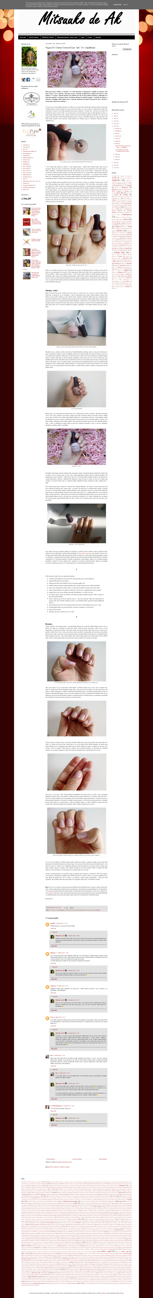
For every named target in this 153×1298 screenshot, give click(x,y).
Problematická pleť (64, 1257)
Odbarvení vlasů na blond (111, 1247)
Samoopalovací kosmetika (96, 1264)
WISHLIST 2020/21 (48, 37)
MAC (118, 240)
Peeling (44, 1253)
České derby (72, 1199)
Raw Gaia (127, 261)
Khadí (130, 227)
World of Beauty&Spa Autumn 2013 (52, 1281)
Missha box (122, 247)
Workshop (30, 1281)
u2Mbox (113, 288)
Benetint (60, 1192)
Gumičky (128, 1214)
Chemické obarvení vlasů (122, 1217)
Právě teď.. (23, 37)
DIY (24, 149)
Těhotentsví (59, 1272)
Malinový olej (110, 1233)
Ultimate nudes (76, 1276)
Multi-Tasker (71, 1240)
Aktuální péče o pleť (99, 1183)
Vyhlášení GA (50, 1279)
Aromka (74, 1187)
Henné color (91, 1215)
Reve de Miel (40, 1262)
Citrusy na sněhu (42, 1198)
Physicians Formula (116, 258)
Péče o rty (118, 1251)
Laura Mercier (122, 234)
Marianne (114, 243)
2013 (115, 167)
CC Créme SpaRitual (59, 910)
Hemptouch (76, 1215)
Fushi (101, 1212)
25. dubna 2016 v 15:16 (59, 1055)
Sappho (37, 1266)
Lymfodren (115, 1231)
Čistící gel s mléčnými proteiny (95, 1199)
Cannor (97, 1196)
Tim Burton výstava (112, 1272)
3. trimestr (65, 1182)
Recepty (104, 1260)
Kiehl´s (53, 1224)
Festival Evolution (111, 1210)
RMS (82, 1262)
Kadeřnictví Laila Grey (125, 225)
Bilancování (93, 1192)
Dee (51, 1055)
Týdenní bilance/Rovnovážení (35, 1276)
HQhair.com (118, 217)
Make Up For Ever (119, 241)
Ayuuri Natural (126, 1187)
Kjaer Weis (90, 1224)
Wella (113, 279)
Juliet (27, 1222)
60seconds (106, 1182)
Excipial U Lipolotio (62, 1210)
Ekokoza (105, 1207)
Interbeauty (118, 221)
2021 (115, 113)
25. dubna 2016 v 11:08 (61, 923)
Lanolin (37, 1230)
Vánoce (30, 1278)
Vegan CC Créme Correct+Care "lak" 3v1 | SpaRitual (123, 146)
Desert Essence (37, 1203)
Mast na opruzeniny (114, 1235)
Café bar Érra (129, 193)
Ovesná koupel (45, 1251)
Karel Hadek (116, 227)
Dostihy (84, 1205)
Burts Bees (120, 193)
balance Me (119, 283)
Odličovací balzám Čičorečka (125, 1247)
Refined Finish (110, 1260)
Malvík (116, 1233)
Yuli (105, 1281)
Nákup (62, 1242)
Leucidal (99, 1230)
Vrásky (33, 1279)
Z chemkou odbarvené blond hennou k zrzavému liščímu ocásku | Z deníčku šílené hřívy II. (36, 252)
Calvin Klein (75, 1196)
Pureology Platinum (35, 1260)
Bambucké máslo (101, 1189)
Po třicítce (64, 1255)
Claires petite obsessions (85, 553)
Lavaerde (56, 1230)
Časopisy (66, 1199)
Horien (113, 219)
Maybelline (120, 243)
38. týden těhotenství (88, 1182)
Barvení (45, 1191)
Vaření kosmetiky (59, 1278)
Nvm (51, 1017)
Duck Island (114, 205)
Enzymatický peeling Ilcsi (103, 1208)
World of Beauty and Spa (39, 1281)
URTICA (114, 276)
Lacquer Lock (116, 1228)
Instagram (29, 1221)
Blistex (120, 189)
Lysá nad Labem (122, 1231)
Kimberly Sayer (69, 1224)
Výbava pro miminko (41, 1279)
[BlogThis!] (67, 908)
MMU (38, 1240)
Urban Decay (121, 276)
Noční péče (82, 1245)
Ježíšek (91, 1221)
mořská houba (53, 1240)
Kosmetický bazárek (126, 1226)
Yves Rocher (125, 281)
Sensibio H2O (59, 1266)
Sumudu (27, 1271)
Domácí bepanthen (51, 1205)
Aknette (70, 1183)
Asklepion (114, 182)
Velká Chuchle (79, 1278)
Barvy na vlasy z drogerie (70, 1191)
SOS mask (52, 1269)
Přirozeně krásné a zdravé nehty (112, 1259)
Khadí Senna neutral (45, 1224)
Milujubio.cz (125, 1237)
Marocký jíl (43, 1235)
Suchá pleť (116, 1269)
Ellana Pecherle (80, 1208)
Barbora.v (53, 953)
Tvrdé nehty (23, 1276)
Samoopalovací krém (108, 1264)
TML (124, 1272)
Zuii (36, 1285)
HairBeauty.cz (24, 1215)
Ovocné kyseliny (53, 1251)
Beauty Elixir (31, 1192)
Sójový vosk (36, 1269)
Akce (61, 1183)
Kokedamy (105, 1224)
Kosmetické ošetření (82, 1226)
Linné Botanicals (26, 1231)
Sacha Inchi (69, 1264)
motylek (52, 923)
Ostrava (29, 1251)
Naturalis (23, 1244)
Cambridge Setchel (83, 1196)
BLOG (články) (34, 37)
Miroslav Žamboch (86, 1238)
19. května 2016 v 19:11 (73, 1000)
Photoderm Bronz (64, 1253)
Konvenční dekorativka (50, 1226)
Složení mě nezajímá (120, 1267)
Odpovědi (54, 932)
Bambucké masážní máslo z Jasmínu (88, 1189)
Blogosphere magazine (91, 1194)
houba (63, 1217)
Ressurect (34, 1262)
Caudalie (125, 195)
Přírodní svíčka (86, 1259)
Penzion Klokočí (51, 1253)
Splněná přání (26, 174)
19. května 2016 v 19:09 (73, 935)
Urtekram (129, 276)
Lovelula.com (114, 238)
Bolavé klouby (114, 1194)
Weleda (128, 278)
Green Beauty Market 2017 (91, 1214)
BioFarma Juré (129, 1192)
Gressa (123, 1214)
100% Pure (45, 1182)
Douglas (130, 202)
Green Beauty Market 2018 (105, 1214)
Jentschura (129, 221)
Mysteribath (28, 1242)
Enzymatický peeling (92, 1208)
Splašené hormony (74, 1269)
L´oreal (128, 238)
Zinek (22, 1285)
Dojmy (34, 1205)
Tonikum (128, 1272)
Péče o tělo (25, 170)
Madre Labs (51, 1233)
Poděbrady (70, 1255)
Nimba (31, 1245)
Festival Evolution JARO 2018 (123, 1210)
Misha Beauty (95, 1238)
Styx (113, 274)
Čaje (62, 1199)
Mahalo (57, 1233)
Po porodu (58, 1255)
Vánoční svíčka (46, 1278)
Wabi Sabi (81, 1279)
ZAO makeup (63, 1283)
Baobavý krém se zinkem (125, 1189)
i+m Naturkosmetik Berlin (48, 1219)
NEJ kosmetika (80, 1244)
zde (66, 109)
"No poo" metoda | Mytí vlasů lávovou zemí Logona (36, 230)
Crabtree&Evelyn (115, 198)
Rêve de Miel (47, 1262)
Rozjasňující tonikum (117, 1262)
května (117, 141)
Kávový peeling (98, 1222)
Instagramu (50, 893)
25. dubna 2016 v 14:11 (59, 1017)
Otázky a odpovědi (36, 1251)
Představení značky (104, 1257)
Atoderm (93, 1187)
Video (89, 1278)
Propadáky (25, 164)
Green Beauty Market (66, 1214)
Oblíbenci (25, 162)
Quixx (130, 260)
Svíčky (61, 1271)
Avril (106, 1187)
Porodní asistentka (100, 1255)
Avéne (125, 182)
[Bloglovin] (33, 81)
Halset (124, 217)
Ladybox (129, 232)
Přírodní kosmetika (26, 1259)
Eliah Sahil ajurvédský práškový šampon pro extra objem (64, 1208)
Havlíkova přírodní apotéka (59, 1215)
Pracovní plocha (34, 1257)
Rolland (86, 1262)
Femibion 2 (102, 1210)
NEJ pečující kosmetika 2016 (92, 1244)
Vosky (22, 1279)
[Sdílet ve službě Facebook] (71, 908)
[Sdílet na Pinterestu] (73, 908)
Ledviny (86, 1230)
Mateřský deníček (27, 157)
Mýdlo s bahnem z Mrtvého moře (117, 1240)
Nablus (51, 1242)
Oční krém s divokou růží (77, 1247)
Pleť (90, 1253)
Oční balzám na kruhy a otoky (65, 1247)
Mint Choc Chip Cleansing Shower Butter (70, 1238)
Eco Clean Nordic (66, 1207)
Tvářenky (128, 1274)
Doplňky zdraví (76, 1205)
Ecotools (88, 1207)
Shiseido (113, 272)
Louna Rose (88, 1231)
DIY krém (91, 1203)
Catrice (116, 195)
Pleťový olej (51, 1255)
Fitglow (43, 1212)
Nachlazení (57, 1242)
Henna (81, 1215)
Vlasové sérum (118, 1278)
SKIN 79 (114, 267)
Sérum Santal (99, 1266)
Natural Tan (86, 910)
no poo (54, 1245)
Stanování (107, 1269)
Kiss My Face (126, 228)
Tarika (117, 274)
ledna (116, 159)
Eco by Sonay (49, 1207)
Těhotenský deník (26, 1272)
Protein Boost (78, 1257)
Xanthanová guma (94, 1281)
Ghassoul (27, 1214)
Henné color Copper (99, 1215)
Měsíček (85, 1237)
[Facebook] (28, 81)
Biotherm (114, 189)
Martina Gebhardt (51, 1235)
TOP (41, 1274)
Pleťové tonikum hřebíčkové (28, 1255)
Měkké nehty (65, 1237)
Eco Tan (83, 1207)
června (117, 138)
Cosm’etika (104, 1198)
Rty (127, 1262)
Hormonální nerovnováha (42, 1217)
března (117, 154)
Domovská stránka (77, 1159)
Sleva (95, 1267)
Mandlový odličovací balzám (126, 1233)
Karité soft (65, 1222)
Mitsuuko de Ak (59, 936)
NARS (121, 248)
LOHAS (53, 1231)
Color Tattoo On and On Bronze (94, 1198)
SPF (68, 1269)
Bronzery (37, 1196)
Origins (120, 256)
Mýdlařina (107, 1240)
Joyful (22, 1222)
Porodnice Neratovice (110, 1255)
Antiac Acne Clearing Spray (100, 1185)
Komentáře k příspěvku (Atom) (64, 1162)
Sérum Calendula (79, 1266)
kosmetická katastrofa (72, 1226)
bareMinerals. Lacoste (127, 283)
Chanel (113, 196)
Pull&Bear (114, 260)
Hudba (98, 1217)
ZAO (58, 1283)
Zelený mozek (108, 1283)
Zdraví (24, 189)
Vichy (115, 278)
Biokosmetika (32, 1194)
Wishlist (23, 1281)
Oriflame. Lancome (94, 1249)
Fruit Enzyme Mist (94, 1212)
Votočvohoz (28, 1279)
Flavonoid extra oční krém (59, 1212)
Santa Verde (120, 269)
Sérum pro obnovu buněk (90, 1266)
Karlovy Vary (71, 1222)
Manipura (25, 1235)
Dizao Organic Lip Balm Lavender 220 (103, 1203)
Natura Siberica (123, 250)
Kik (115, 228)
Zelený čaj (102, 1283)
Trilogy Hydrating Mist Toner (77, 1274)
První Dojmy (85, 1257)
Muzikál (78, 1240)
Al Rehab (114, 176)
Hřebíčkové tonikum (80, 1217)
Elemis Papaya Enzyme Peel (36, 1208)
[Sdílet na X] (69, 908)
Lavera (128, 234)
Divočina (71, 1203)
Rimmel (129, 263)
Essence (128, 209)
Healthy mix (69, 1215)
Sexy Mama (113, 1266)
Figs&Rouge (127, 212)
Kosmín (128, 231)
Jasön (124, 221)
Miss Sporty (129, 245)
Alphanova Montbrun (31, 1185)
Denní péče (119, 1201)
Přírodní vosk (102, 1259)
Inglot (113, 221)
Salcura (120, 267)
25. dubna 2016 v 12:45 (62, 953)
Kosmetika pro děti (48, 1228)
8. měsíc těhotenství (125, 1182)
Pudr (122, 1259)
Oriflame (124, 254)
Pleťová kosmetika (104, 1253)
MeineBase (127, 243)
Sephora (126, 271)
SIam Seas (40, 1267)
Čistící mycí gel (115, 1199)
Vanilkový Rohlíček (126, 1276)
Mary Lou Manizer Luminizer (63, 1235)
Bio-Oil (109, 1192)
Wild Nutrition (127, 1279)
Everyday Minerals (51, 1210)
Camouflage (91, 1196)
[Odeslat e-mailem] (65, 908)
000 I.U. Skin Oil (31, 1182)
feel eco (119, 285)
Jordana (130, 223)
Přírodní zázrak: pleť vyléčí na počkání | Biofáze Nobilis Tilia (35, 275)
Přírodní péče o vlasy (76, 1259)
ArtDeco (128, 180)
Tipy (119, 1272)
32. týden (71, 1182)
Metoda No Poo (113, 1237)
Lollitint (82, 1231)
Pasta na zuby (81, 1251)
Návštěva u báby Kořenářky (56, 1244)
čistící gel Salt (107, 1199)
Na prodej (46, 1242)
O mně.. (90, 37)
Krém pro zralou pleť (76, 1228)
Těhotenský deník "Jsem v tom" (31, 181)
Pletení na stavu (95, 1253)
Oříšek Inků (118, 1249)
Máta (120, 1235)
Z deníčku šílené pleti (28, 187)
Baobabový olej (115, 1189)
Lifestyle (25, 155)
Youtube (101, 1281)
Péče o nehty (92, 910)
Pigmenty (82, 1253)
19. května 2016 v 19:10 (73, 970)
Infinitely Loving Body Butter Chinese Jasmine (99, 1219)
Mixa (129, 247)
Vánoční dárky (37, 1278)
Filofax (113, 214)
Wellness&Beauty (115, 281)
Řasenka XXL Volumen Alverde (49, 1264)
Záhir (46, 1283)
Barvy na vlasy (60, 1191)
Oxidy (59, 1251)
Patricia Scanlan (88, 1251)
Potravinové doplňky (122, 1255)
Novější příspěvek (50, 1159)
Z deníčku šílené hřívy (28, 185)
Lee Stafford (115, 236)
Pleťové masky (128, 1253)
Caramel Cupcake (104, 1196)
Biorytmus (56, 1194)
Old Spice (25, 1249)
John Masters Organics (120, 223)
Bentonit (65, 1192)
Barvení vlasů (52, 1191)
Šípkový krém (82, 1271)
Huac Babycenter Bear (90, 1217)
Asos (120, 182)
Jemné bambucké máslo (77, 1221)
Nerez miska (116, 1244)
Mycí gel (92, 1240)
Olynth (118, 254)
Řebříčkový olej (60, 1264)
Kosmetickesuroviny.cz (116, 1226)
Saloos (113, 269)
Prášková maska (48, 1257)
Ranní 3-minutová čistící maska (73, 1260)
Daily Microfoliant (41, 1201)
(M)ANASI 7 (24, 1182)
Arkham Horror (60, 1187)
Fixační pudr (49, 1212)
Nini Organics (38, 1245)
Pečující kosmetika (36, 1253)
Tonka (37, 1274)
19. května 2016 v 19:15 (73, 1033)
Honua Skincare (127, 1215)
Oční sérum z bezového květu (99, 1247)
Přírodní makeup (58, 1259)
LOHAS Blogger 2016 (61, 1231)
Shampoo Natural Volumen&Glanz (125, 1266)
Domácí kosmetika (60, 1205)
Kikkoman (119, 228)
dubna (117, 143)
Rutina (26, 1264)
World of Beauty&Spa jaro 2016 (68, 1281)
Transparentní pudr (60, 1274)
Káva (92, 1222)
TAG (24, 179)
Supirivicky (45, 1271)
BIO (98, 1192)
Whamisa (121, 1279)
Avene (98, 1187)
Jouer (129, 1221)
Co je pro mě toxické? (67, 1198)
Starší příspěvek (103, 1159)
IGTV (64, 1219)
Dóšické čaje (89, 1205)
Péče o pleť (25, 168)
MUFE (58, 1240)
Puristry (42, 1260)
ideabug (104, 1293)
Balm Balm (116, 185)
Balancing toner (43, 1189)
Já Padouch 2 (42, 1221)
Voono (129, 1278)
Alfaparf (122, 176)
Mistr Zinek (119, 1238)
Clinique (128, 196)
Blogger (122, 1293)
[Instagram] (23, 81)
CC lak (66, 910)
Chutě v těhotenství (37, 1219)
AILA (43, 1183)
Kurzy (89, 1228)
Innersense (128, 1219)
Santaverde (127, 269)
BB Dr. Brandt (108, 1191)
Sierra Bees (127, 272)
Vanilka (118, 1276)
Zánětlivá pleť (52, 1283)
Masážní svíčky (78, 1235)
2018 (115, 121)
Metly (107, 1237)
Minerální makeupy (45, 1238)
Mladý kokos (33, 1240)
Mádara (39, 1233)
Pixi (86, 1253)
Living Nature (41, 1231)
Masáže (71, 1235)
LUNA (100, 1231)
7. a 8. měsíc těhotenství (115, 1182)
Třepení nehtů (122, 1274)
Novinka (111, 1245)
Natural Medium (79, 910)
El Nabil (110, 1207)
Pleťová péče (111, 1253)
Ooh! (62, 1249)
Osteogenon (23, 1251)
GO (47, 1214)
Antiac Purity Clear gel (112, 1185)
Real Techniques (116, 263)
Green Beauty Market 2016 (78, 1214)
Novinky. (123, 1245)
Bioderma (125, 187)
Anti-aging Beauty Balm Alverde (81, 1185)
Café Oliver (58, 1196)
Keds (125, 226)
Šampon (76, 1271)
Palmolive (128, 256)
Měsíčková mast (92, 1237)
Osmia (129, 1249)
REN (114, 261)
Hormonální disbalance (30, 1217)
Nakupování (77, 1242)
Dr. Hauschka (126, 203)
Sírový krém (64, 1267)
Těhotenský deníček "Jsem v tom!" (67, 37)
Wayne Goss (87, 1279)
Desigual (45, 1203)
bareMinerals (24, 1191)
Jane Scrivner (55, 1221)
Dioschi (66, 1203)
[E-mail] (38, 81)
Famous (120, 212)
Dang (55, 1201)
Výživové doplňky (73, 1279)
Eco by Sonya (57, 1207)
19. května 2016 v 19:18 (73, 1118)
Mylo (22, 1242)
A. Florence (32, 1183)
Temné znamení (79, 1272)
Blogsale (100, 1194)
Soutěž (56, 1269)
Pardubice (74, 1251)
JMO (103, 1221)
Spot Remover (91, 1269)
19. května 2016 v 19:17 (73, 1083)
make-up (79, 1233)
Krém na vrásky (68, 1228)
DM (122, 198)
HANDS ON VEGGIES (42, 1215)
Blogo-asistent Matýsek (81, 1194)
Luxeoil (110, 1231)
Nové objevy (105, 1245)
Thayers (92, 1272)
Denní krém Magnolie (108, 1201)
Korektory (58, 1226)
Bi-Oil (116, 187)
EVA (128, 207)
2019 (115, 118)
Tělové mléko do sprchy (69, 1272)
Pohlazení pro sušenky (86, 1255)
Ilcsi (126, 219)
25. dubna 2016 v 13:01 (62, 986)
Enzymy (124, 1208)
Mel (113, 245)
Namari (90, 1242)
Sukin (22, 1271)
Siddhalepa (120, 272)
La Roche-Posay (121, 232)
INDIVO (86, 1219)
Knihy (95, 1224)
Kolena (124, 1224)
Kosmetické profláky (92, 1226)
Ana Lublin (127, 178)
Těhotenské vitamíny (127, 1271)
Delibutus (88, 1201)
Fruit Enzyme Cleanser (84, 1212)
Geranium (110, 1212)
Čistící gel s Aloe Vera (81, 1199)
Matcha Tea (23, 1237)
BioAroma (115, 1192)
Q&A (83, 37)
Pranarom (41, 1257)
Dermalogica (123, 200)
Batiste (90, 1191)
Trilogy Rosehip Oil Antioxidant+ (92, 1274)
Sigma (59, 1267)
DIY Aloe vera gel (84, 1203)
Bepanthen (70, 1192)
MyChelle (114, 248)
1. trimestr (39, 1182)
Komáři (128, 1224)
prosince (117, 128)
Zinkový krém (28, 1285)
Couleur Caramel (126, 1198)
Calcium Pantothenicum (66, 1196)
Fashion (91, 1210)
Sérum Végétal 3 (106, 1266)
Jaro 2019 (62, 1221)
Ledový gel (80, 1230)
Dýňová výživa (38, 1207)
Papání (69, 1251)
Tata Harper (109, 1271)
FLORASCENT (69, 1212)
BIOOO (120, 184)
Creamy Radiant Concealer (35, 1199)
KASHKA (116, 225)
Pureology (125, 260)
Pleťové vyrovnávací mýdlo (41, 1255)
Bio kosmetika (103, 1192)
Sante (113, 270)
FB (55, 893)
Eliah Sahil (48, 1208)
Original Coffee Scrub (104, 1249)
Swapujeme (67, 1271)
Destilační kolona (52, 1203)
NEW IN (25, 160)
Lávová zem (67, 1230)
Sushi (51, 1271)
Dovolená (102, 1205)
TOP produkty (47, 1274)
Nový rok (128, 1245)
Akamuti (56, 1183)
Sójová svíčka (29, 1269)
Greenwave (127, 214)
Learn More (117, 4)
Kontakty (98, 37)
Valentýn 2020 (112, 1276)
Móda (42, 1240)
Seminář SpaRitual (50, 1266)
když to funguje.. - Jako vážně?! (117, 1222)
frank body (76, 1212)
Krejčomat (114, 232)
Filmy (29, 1212)
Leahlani (74, 1230)
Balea (130, 184)
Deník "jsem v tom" (96, 1201)
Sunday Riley (33, 1271)
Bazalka (95, 1191)
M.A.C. (113, 240)
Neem (70, 1244)
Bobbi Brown (127, 189)
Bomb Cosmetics (116, 191)
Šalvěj (72, 1271)
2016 (115, 126)
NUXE (127, 249)
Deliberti (128, 198)
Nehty (74, 1244)
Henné (86, 1215)
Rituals (115, 265)
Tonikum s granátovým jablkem (27, 1274)
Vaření (52, 1278)
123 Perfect (52, 1182)
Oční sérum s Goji (87, 1247)
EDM (122, 207)
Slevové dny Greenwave (104, 1267)
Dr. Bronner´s (117, 203)
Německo (110, 1244)
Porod (94, 1255)
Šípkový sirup (90, 1271)
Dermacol (114, 200)
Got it (125, 4)
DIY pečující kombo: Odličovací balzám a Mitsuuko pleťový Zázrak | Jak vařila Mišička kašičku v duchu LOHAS (32, 264)
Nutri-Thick (30, 1247)
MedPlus (51, 1237)
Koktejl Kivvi (112, 1224)
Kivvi (85, 1224)
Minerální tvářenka (56, 1238)
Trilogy (128, 274)
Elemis (118, 209)
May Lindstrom (31, 1237)
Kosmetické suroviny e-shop (104, 1226)
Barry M (123, 185)
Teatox (115, 1271)
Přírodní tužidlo (94, 1259)
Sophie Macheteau (44, 1269)
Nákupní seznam (69, 1242)
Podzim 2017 (77, 1255)
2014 (115, 165)
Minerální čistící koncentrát (32, 1238)
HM (106, 1215)
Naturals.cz (36, 1244)
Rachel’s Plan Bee (61, 1260)
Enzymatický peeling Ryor (116, 1208)
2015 (115, 162)
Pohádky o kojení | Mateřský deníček (36, 239)
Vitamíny (105, 1278)
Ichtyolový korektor (72, 1219)
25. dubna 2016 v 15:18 (64, 1073)
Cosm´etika (111, 1198)
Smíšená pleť (127, 1267)
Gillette (118, 214)
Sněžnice (23, 1269)
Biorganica (50, 1194)
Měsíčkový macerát (101, 1237)
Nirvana (44, 1245)
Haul (50, 1215)
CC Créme (52, 910)
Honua (120, 1215)
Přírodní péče (66, 1259)
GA (104, 1212)
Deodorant (128, 1201)
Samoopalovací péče (119, 1264)
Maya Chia (39, 1237)
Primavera (126, 258)
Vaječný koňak (104, 1276)
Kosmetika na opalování (37, 1228)
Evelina (33, 1210)
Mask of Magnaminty (87, 1235)
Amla (59, 1185)
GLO (44, 1214)
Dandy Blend (49, 1201)
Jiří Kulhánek (97, 1221)
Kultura (84, 1228)
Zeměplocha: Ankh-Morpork (120, 1283)
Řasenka (39, 1264)
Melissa (117, 245)
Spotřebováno (26, 177)
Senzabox (119, 270)
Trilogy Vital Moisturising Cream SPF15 (109, 1274)
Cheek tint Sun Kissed (110, 1217)
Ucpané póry (69, 1276)
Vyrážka (56, 1279)
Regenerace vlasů (124, 1260)
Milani (119, 1237)
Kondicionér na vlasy (26, 1226)
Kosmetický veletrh (25, 1228)
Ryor (129, 265)
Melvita (122, 245)
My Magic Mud (85, 1240)
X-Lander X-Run (85, 1281)
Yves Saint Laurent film (124, 1281)
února (116, 157)
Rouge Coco (98, 1262)
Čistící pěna (123, 1199)
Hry (73, 1217)
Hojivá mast (110, 1215)
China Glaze (121, 196)
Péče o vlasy (26, 172)
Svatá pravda (56, 1271)
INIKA (117, 1219)
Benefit (129, 186)
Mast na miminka (104, 1235)
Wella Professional (124, 279)
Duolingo (121, 205)
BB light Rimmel (126, 1191)
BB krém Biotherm (117, 1191)
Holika (128, 217)
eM (86, 1208)
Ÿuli (109, 1281)
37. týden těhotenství (78, 1182)
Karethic (59, 1222)
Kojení (100, 1224)
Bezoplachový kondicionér (79, 1192)
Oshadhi (124, 1249)
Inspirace (23, 1221)
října (116, 133)
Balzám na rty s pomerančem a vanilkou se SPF (70, 1189)
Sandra (126, 1264)
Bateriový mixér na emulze (82, 1191)
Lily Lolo (121, 236)
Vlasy (124, 1278)
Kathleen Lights (86, 1222)
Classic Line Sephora (52, 1198)
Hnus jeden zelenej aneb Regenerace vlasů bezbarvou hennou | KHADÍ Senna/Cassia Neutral (36, 211)
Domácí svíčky (69, 1205)
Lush (121, 238)
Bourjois (127, 191)
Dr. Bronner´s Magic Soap (118, 1205)
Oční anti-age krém (53, 1247)
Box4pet (113, 193)
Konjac (113, 231)
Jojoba (119, 1221)
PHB (58, 1253)
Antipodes (116, 180)
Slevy (113, 1267)
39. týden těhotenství (98, 1182)
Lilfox (124, 1230)
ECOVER (116, 207)
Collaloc (84, 1198)
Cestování (25, 147)
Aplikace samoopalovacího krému (38, 1187)
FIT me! (38, 1212)
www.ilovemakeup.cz (56, 1106)
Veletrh (66, 1278)
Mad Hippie (33, 1233)
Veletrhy (25, 183)
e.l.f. (114, 285)
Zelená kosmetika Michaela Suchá (91, 1283)
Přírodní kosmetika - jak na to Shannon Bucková (43, 1259)
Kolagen (119, 1224)
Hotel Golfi (119, 219)
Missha (115, 247)
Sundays (39, 1271)
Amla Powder (64, 1185)
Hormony (51, 1217)
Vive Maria (121, 278)
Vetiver (85, 1278)
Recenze (99, 1260)
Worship (78, 1281)
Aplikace (27, 1187)
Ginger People (38, 1214)
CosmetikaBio (118, 1198)
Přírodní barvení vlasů (115, 1257)
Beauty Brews (24, 1192)
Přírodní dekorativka (126, 1257)
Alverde (114, 178)
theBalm (128, 286)
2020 (115, 116)
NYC (113, 250)
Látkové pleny (43, 1230)
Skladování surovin (89, 1267)
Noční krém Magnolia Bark (72, 1245)
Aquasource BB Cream (50, 1187)
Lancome (115, 234)
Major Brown (63, 1233)
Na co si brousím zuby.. (37, 1242)
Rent (24, 1262)
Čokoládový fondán (31, 1201)
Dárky (59, 1201)
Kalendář (43, 1222)
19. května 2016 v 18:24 (68, 1106)
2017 (115, 123)
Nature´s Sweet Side (45, 1244)
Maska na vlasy (96, 1235)
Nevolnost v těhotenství (125, 1244)
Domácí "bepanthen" (41, 1205)
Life (108, 1230)
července (117, 136)
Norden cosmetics (91, 1245)
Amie (121, 178)
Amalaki (50, 1185)
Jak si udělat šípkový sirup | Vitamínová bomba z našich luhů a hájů (36, 221)
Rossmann (122, 265)
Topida (53, 1274)
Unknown (53, 986)
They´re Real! (104, 1272)
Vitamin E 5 (98, 1278)
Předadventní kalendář (94, 1257)
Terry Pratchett (86, 1272)
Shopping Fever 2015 (32, 1267)
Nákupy (84, 1242)
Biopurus (44, 1194)
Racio (122, 261)
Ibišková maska (58, 1219)
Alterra (128, 176)
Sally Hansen (127, 267)
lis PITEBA (34, 1231)
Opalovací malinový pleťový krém (72, 1249)
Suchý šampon (123, 1269)
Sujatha (128, 1269)
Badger (125, 184)
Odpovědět (53, 928)
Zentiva (113, 283)
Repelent (28, 1262)
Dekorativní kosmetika (28, 151)
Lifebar (111, 1230)
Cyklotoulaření (56, 1199)
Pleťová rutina (119, 1253)
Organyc (82, 1249)
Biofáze (24, 1194)
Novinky (117, 1245)
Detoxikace (60, 1203)
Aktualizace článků (78, 1183)
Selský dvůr (43, 1266)
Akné (66, 1183)
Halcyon (30, 1215)
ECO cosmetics (128, 205)
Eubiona (25, 1210)
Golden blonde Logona (54, 1214)
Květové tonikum (95, 1228)
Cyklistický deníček (46, 1199)
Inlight (122, 1219)
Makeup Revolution (87, 1233)
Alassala (114, 1183)
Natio (117, 250)
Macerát (27, 1233)
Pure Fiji (119, 260)
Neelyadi (65, 1244)
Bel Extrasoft (48, 1192)
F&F (70, 1210)
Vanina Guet (23, 1278)
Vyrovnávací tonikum (63, 1279)
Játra (70, 1221)
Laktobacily (129, 1228)
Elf (123, 209)
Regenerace (117, 1260)
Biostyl (61, 1194)
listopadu (117, 131)
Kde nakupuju (26, 153)
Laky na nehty (72, 910)
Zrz (33, 1285)
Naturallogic (29, 1244)
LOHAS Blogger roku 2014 (73, 1231)
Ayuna (120, 1187)
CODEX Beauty (77, 1198)
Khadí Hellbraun (35, 1224)
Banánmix (108, 1189)
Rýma (31, 1264)
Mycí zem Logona (99, 1240)
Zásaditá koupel (71, 1283)
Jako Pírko (49, 1221)
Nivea (130, 250)
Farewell (85, 1210)
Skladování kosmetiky (78, 1267)
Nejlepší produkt (103, 1244)
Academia (38, 1183)
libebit (117, 286)
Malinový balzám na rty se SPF (99, 1233)
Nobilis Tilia (119, 252)
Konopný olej (41, 1226)
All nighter (125, 1183)
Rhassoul (59, 1262)
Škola (96, 1271)
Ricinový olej (65, 1262)
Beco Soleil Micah (40, 1192)
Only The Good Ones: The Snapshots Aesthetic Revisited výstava (46, 1249)
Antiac (91, 1185)
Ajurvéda (25, 145)
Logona (128, 236)
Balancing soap (35, 1189)
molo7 (122, 286)
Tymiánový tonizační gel (54, 1276)
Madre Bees (124, 240)
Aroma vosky (67, 1187)
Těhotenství (52, 1272)
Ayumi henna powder (113, 1187)
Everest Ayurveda (117, 210)
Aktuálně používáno (87, 1183)
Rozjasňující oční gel (107, 1262)
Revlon (123, 263)
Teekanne (122, 274)
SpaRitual (98, 910)
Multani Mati (64, 1240)
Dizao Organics (122, 202)
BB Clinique (101, 1191)
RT (118, 261)
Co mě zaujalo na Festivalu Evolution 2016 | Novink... (122, 150)
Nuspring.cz (23, 1247)
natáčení (100, 1242)
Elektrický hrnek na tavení (119, 1207)
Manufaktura (127, 241)
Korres (120, 230)
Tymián (46, 1276)
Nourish (99, 1245)
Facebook (74, 1210)
